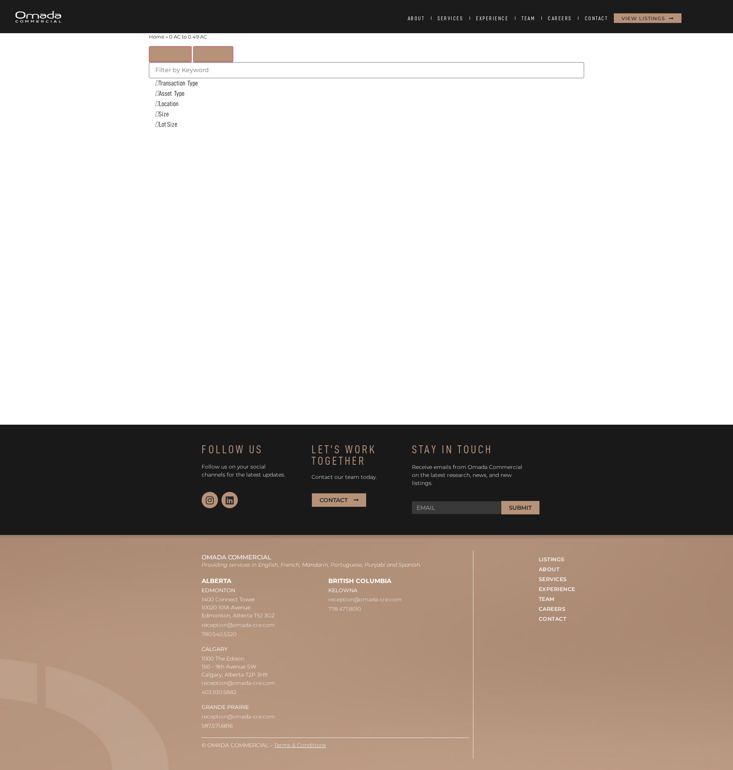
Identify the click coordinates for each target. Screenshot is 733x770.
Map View (170, 54)
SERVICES (450, 18)
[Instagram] (210, 500)
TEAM (528, 18)
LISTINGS (552, 559)
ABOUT (416, 18)
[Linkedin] (229, 500)
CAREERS (560, 18)
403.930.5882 (219, 692)
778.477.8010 (344, 609)
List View (213, 54)
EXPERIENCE (492, 18)
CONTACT (596, 18)
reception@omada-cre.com (238, 625)
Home (157, 37)
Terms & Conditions (300, 745)
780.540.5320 (219, 634)
